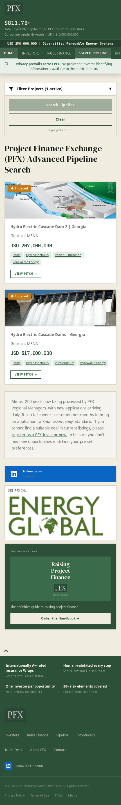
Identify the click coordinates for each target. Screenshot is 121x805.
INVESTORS (30, 53)
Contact (60, 749)
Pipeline (62, 735)
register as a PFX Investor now (39, 434)
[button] (6, 650)
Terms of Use (39, 795)
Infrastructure (64, 363)
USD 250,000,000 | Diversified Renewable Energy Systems (60, 43)
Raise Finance (37, 735)
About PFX (38, 749)
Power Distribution (68, 255)
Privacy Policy (15, 795)
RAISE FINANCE (59, 53)
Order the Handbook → (60, 618)
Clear (60, 119)
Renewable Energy (26, 262)
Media (72, 795)
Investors (12, 735)
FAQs (58, 795)
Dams (17, 255)
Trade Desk (13, 749)
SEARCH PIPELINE (93, 53)
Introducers (86, 735)
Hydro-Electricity (37, 255)
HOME (9, 53)
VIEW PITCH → (26, 274)
